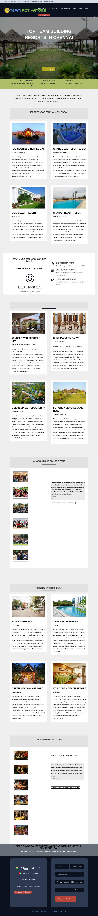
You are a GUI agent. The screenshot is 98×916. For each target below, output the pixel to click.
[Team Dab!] (20, 512)
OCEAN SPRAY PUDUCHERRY (28, 408)
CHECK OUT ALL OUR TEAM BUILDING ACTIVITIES (65, 787)
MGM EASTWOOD (22, 621)
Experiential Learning (67, 8)
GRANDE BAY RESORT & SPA (69, 149)
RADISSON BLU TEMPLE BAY (28, 149)
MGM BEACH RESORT (24, 213)
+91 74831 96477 (32, 868)
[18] (21, 835)
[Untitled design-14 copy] (21, 819)
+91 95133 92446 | (27, 868)
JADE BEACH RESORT (65, 621)
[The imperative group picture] (20, 528)
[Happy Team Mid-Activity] (20, 560)
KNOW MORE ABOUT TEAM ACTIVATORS (63, 503)
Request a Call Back (65, 899)
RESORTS (69, 81)
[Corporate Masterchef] (21, 759)
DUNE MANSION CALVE (66, 338)
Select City (83, 8)
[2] (21, 789)
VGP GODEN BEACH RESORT (69, 688)
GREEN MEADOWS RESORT (27, 688)
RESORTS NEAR (26, 81)
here (64, 911)
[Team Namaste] (20, 497)
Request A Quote (22, 892)
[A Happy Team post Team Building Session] (20, 481)
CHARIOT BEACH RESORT (67, 213)
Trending (41, 8)
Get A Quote (44, 15)
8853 (35, 873)
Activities (52, 8)
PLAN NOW (48, 69)
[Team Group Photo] (20, 544)
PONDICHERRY (49, 83)
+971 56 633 (27, 873)
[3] (21, 804)
